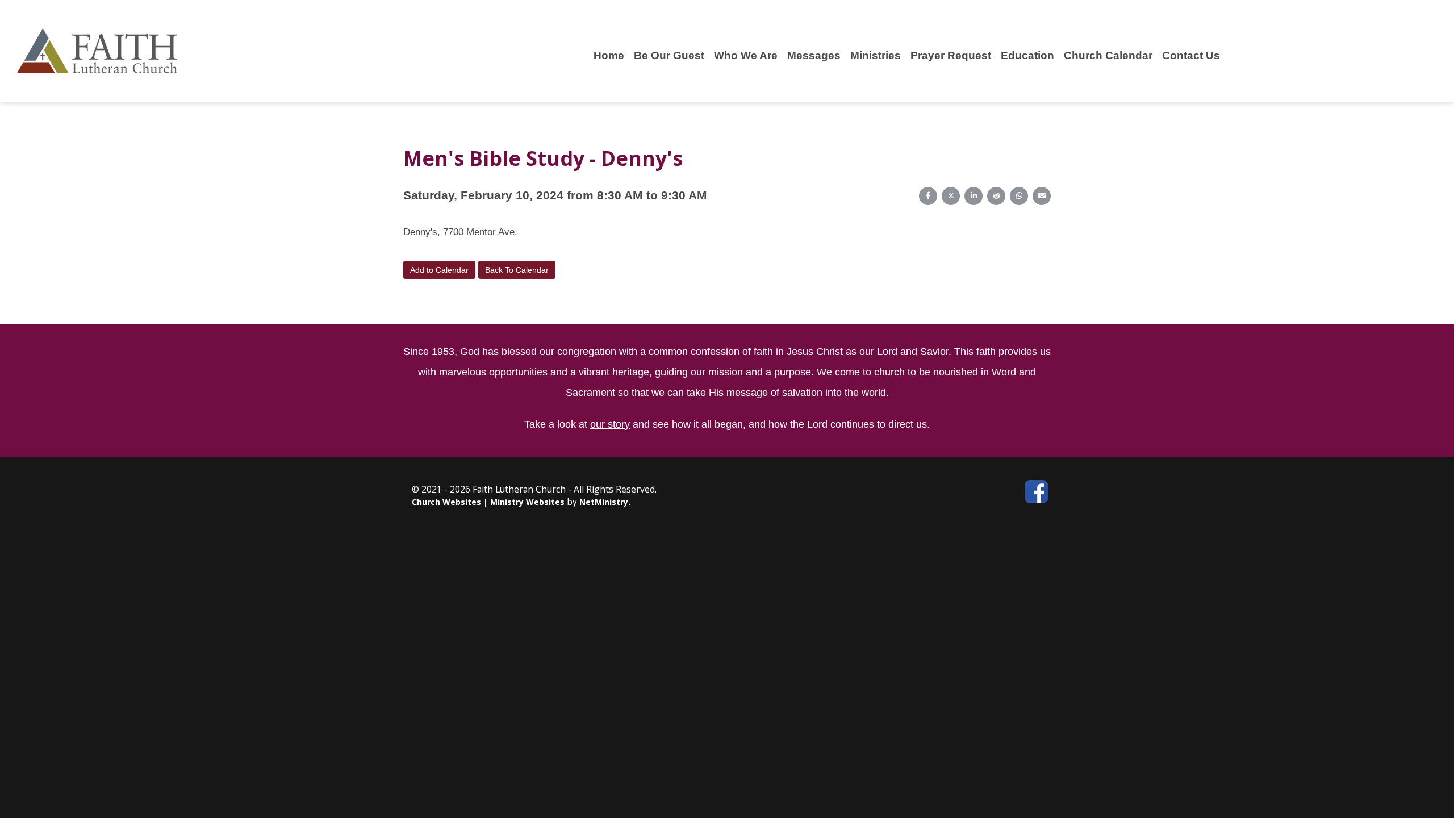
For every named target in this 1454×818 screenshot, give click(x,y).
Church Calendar (1108, 55)
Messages (814, 55)
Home (609, 55)
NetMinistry (603, 501)
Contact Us (1191, 55)
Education (1027, 55)
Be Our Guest (669, 55)
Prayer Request (950, 55)
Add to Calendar (439, 269)
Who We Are (746, 55)
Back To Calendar (517, 269)
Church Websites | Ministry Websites (489, 501)
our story (610, 424)
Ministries (875, 55)
